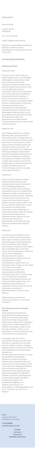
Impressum (17, 432)
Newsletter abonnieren (17, 437)
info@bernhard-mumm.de (11, 425)
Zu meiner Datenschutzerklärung (13, 59)
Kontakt (17, 429)
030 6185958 (7, 423)
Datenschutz (17, 434)
